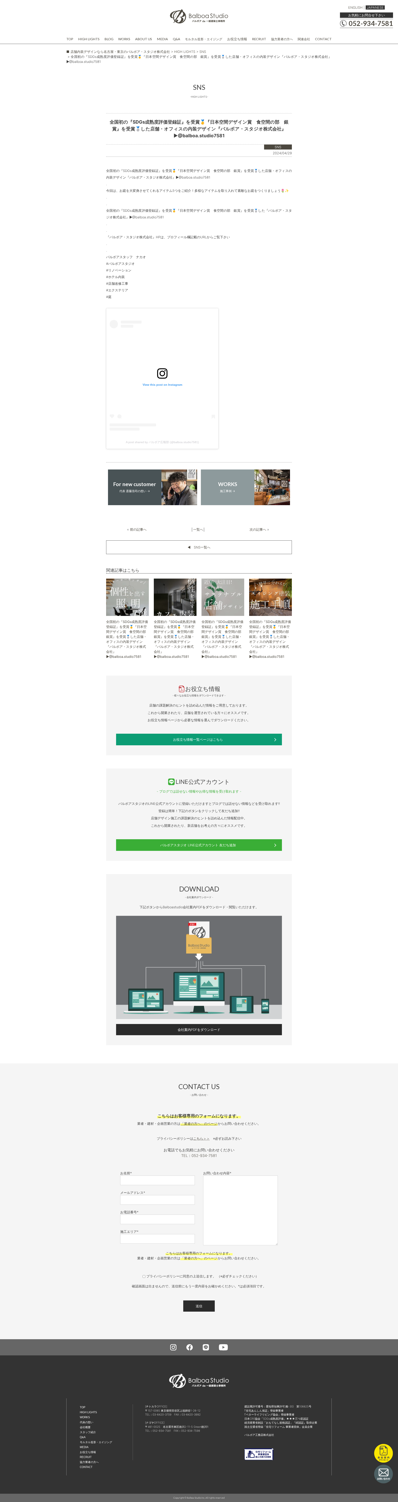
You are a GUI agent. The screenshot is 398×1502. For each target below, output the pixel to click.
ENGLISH (355, 7)
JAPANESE (375, 7)
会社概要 (85, 1427)
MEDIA (162, 39)
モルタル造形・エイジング (203, 39)
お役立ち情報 (237, 39)
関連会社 (304, 39)
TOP (69, 39)
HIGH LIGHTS (89, 39)
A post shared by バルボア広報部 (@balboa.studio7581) (162, 442)
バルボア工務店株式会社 (259, 1434)
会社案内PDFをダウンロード (199, 1030)
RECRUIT (259, 39)
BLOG (108, 39)
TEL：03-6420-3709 (158, 1414)
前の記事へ (138, 529)
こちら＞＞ (201, 1138)
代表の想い (86, 1422)
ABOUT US (143, 39)
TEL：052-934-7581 (199, 1155)
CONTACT (323, 39)
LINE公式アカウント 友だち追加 (198, 845)
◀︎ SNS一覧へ (199, 547)
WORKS (124, 39)
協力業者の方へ (282, 39)
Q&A (176, 39)
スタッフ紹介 (88, 1432)
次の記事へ (258, 529)
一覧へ (198, 529)
